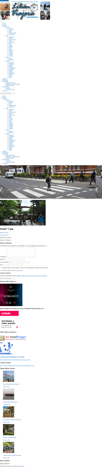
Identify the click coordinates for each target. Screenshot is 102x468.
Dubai (10, 41)
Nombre (2, 259)
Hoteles (5, 78)
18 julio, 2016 (4, 235)
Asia (7, 35)
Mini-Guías (5, 80)
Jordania (11, 46)
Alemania (11, 62)
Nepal (10, 47)
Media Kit (5, 81)
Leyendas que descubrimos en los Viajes (12, 357)
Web (1, 265)
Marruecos (11, 59)
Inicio (4, 23)
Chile (10, 31)
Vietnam (11, 55)
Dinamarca (11, 63)
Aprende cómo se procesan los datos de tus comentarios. (34, 275)
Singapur (11, 50)
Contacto (5, 90)
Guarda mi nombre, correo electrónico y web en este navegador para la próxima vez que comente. (25, 267)
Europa (7, 61)
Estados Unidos (12, 32)
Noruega (11, 72)
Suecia (10, 77)
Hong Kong (12, 42)
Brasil (10, 30)
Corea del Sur (12, 39)
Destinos (5, 26)
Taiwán (10, 54)
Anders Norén (21, 466)
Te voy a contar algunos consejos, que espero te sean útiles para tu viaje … (17, 365)
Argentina (11, 28)
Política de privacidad (16, 270)
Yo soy (4, 24)
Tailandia (11, 53)
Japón (10, 45)
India (10, 43)
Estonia (10, 66)
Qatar (10, 49)
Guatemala (11, 34)
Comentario (3, 256)
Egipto (10, 58)
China (10, 38)
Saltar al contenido (4, 0)
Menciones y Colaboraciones (13, 84)
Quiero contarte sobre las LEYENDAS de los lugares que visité (15, 359)
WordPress (9, 466)
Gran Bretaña (12, 67)
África (7, 57)
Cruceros (8, 88)
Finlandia (11, 69)
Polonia (11, 74)
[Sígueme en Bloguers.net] (6, 354)
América (8, 27)
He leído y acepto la (12, 270)
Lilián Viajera (5, 232)
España (10, 65)
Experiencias (6, 86)
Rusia (10, 76)
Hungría (11, 70)
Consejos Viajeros (10, 89)
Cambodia (11, 37)
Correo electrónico (5, 262)
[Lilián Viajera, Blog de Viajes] (25, 19)
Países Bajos (12, 73)
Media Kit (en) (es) (10, 82)
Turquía (11, 51)
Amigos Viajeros (10, 85)
